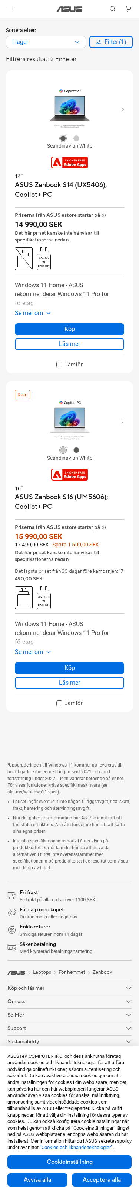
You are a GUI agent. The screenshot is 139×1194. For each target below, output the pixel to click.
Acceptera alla (102, 1180)
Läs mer (69, 343)
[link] (69, 9)
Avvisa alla (37, 1180)
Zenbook (102, 972)
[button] (10, 9)
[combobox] (46, 42)
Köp (69, 329)
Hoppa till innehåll (4, 22)
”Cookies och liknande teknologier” (76, 1147)
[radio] (63, 138)
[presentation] (77, 42)
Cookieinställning (70, 1162)
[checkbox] (69, 365)
